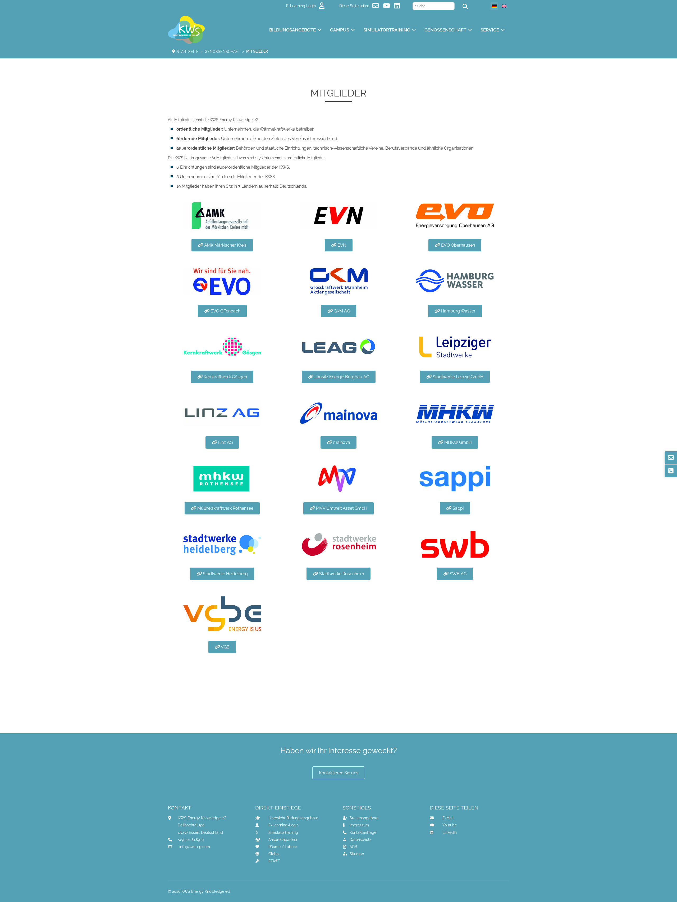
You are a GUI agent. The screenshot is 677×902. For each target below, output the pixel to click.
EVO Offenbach (224, 311)
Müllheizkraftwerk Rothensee (224, 508)
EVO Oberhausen (457, 245)
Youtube (449, 825)
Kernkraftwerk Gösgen (225, 376)
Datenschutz (360, 839)
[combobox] (434, 6)
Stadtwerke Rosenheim (341, 573)
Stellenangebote (364, 818)
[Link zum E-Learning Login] (323, 5)
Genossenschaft (445, 30)
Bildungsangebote (292, 30)
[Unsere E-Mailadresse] (376, 5)
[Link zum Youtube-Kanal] (387, 5)
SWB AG (457, 573)
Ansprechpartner (283, 839)
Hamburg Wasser (457, 311)
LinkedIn (449, 832)
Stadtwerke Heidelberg (225, 573)
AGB (353, 847)
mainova (341, 442)
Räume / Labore (282, 847)
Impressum (359, 825)
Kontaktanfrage (363, 832)
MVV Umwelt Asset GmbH (341, 508)
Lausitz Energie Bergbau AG (341, 376)
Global (274, 854)
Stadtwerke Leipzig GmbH (457, 376)
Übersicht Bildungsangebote (293, 818)
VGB (225, 647)
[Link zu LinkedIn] (398, 5)
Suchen (475, 7)
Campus (339, 30)
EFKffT (274, 861)
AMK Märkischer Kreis (224, 245)
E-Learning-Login (283, 825)
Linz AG (225, 442)
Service (490, 30)
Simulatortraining (386, 30)
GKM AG (341, 311)
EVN (341, 245)
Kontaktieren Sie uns (338, 772)
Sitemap (357, 854)
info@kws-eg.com (194, 847)
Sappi (457, 508)
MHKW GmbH (457, 442)
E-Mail (448, 818)
